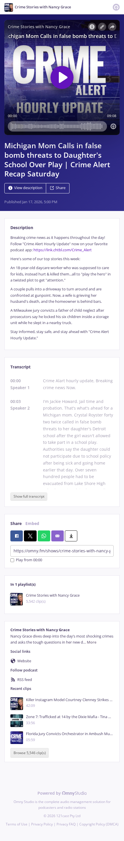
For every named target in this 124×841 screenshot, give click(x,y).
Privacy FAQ (66, 824)
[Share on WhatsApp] (44, 535)
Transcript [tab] (20, 367)
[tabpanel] (62, 288)
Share (60, 188)
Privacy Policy (42, 824)
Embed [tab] (32, 523)
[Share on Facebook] (16, 535)
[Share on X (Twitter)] (30, 535)
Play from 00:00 (29, 560)
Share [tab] (16, 523)
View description (28, 188)
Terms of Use (16, 824)
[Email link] (57, 535)
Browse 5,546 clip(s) (30, 753)
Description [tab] (21, 227)
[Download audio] (71, 535)
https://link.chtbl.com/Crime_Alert (62, 250)
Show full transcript (29, 496)
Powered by (49, 793)
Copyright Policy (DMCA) (99, 824)
